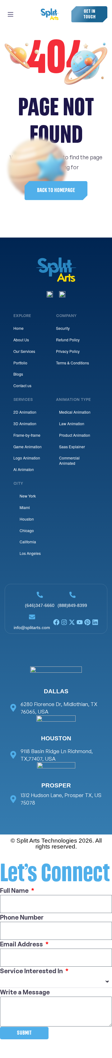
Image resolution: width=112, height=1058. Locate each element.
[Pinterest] (87, 622)
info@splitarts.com (32, 627)
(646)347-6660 (39, 605)
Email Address (22, 944)
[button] (89, 14)
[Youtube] (80, 622)
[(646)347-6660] (40, 595)
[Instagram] (64, 622)
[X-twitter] (72, 622)
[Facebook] (56, 622)
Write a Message (25, 992)
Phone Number (22, 917)
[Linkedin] (95, 622)
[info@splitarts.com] (32, 617)
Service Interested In (32, 971)
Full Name (15, 890)
